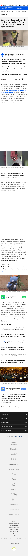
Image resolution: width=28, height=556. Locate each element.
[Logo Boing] (14, 474)
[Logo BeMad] (14, 484)
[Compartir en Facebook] (25, 79)
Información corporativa (14, 523)
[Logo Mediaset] (14, 437)
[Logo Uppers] (14, 489)
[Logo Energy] (14, 479)
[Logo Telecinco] (14, 449)
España (8, 11)
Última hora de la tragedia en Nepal (9, 5)
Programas (4, 418)
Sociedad (18, 11)
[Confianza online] (14, 550)
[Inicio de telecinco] (2, 8)
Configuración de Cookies (14, 527)
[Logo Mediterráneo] (14, 514)
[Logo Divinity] (14, 459)
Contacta (14, 535)
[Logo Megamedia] (15, 543)
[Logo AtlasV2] (14, 504)
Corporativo (5, 422)
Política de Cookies (14, 529)
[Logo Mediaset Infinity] (14, 444)
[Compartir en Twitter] (19, 79)
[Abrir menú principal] (26, 8)
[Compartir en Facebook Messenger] (22, 79)
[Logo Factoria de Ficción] (14, 469)
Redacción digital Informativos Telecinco (14, 54)
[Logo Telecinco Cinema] (14, 494)
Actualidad (4, 414)
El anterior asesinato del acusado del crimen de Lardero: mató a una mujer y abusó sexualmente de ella (12, 176)
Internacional (24, 11)
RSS (14, 533)
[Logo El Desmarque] (14, 464)
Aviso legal (14, 521)
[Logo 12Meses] (14, 499)
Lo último (3, 11)
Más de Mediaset (6, 430)
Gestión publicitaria (14, 531)
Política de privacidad (14, 525)
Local (13, 11)
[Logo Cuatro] (14, 454)
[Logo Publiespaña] (14, 509)
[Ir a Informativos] (8, 8)
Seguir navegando (6, 426)
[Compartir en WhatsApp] (16, 79)
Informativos (8, 406)
